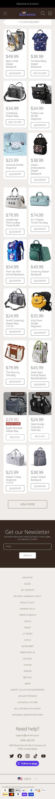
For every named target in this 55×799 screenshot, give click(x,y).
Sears (27, 683)
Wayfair (28, 665)
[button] (5, 13)
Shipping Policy (27, 609)
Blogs (27, 584)
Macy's (27, 621)
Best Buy (27, 677)
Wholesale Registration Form (27, 715)
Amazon (28, 671)
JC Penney (28, 633)
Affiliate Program (27, 696)
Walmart (27, 658)
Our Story (27, 577)
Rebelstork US (27, 652)
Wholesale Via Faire (27, 702)
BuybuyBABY (27, 646)
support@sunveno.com (27, 735)
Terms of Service (27, 615)
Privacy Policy (27, 602)
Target (27, 627)
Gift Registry (27, 590)
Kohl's (27, 640)
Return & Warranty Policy (27, 596)
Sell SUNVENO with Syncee (27, 708)
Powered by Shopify (26, 787)
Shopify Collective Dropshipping (27, 690)
